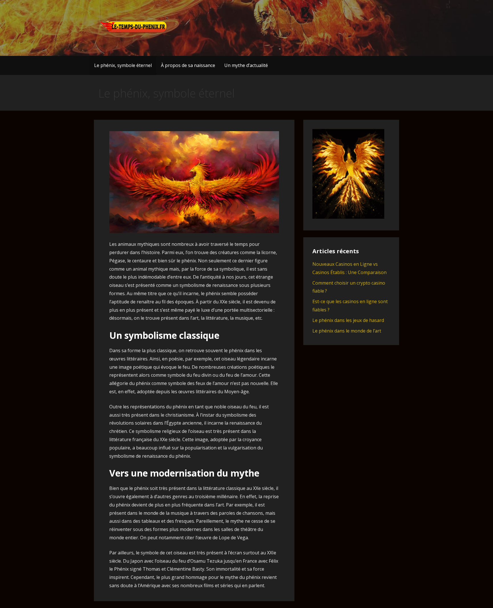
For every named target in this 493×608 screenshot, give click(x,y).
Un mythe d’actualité (246, 65)
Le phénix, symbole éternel (123, 65)
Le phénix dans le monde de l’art (346, 331)
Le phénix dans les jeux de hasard (348, 320)
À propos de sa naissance (188, 65)
